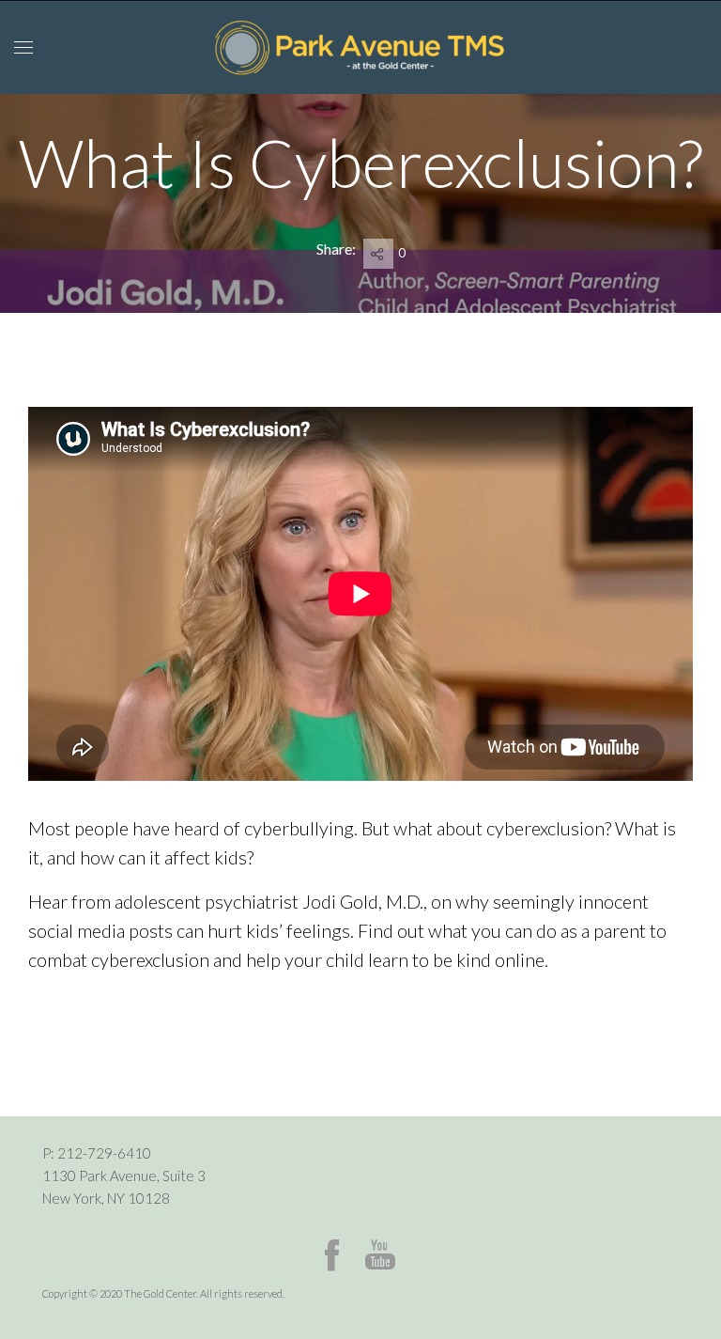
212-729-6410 (104, 1152)
